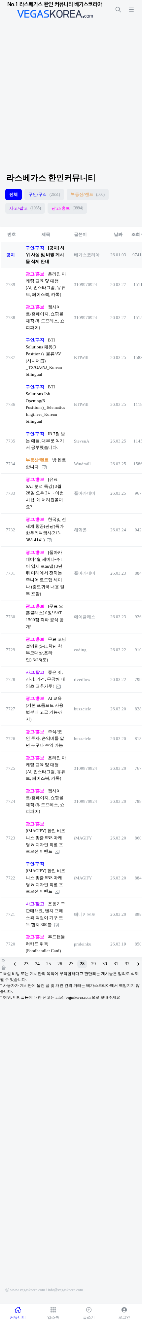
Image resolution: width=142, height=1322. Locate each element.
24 (37, 963)
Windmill (82, 464)
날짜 (118, 234)
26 (59, 963)
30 (104, 963)
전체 (13, 194)
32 (127, 963)
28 (82, 963)
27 (71, 963)
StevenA (81, 441)
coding (80, 650)
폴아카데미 (84, 493)
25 (48, 963)
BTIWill (81, 357)
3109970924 (85, 284)
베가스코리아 (87, 255)
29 (93, 963)
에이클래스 (84, 617)
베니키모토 (84, 914)
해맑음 (80, 530)
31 (116, 963)
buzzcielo (82, 709)
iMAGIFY (83, 838)
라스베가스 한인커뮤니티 (51, 177)
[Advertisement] (71, 90)
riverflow (82, 679)
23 (26, 963)
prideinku (82, 944)
